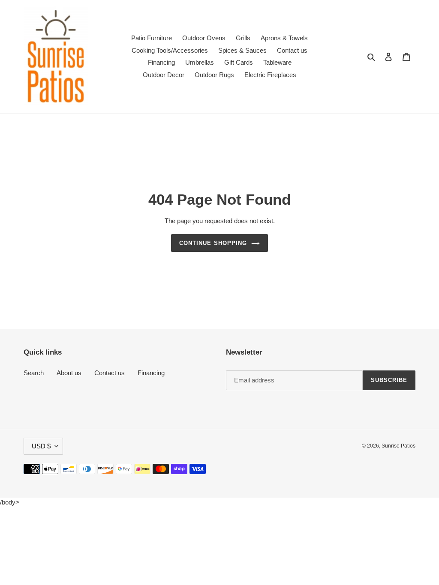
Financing (151, 372)
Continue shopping (213, 243)
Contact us (109, 372)
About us (69, 372)
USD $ (41, 446)
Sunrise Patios (398, 446)
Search (34, 372)
